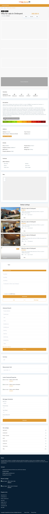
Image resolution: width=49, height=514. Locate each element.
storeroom (5, 443)
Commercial (5, 432)
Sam (24, 217)
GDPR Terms (12, 293)
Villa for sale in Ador (13, 379)
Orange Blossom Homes (6, 475)
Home (2, 7)
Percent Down (5, 405)
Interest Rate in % (6, 414)
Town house (5, 446)
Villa (5, 7)
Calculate (24, 420)
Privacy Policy (33, 512)
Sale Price (4, 401)
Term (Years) (5, 410)
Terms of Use (26, 512)
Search (24, 349)
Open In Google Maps (7, 136)
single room (5, 440)
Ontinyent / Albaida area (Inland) (11, 133)
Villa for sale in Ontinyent (28, 208)
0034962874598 (5, 471)
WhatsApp (36, 300)
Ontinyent (8, 15)
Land (4, 438)
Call (14, 300)
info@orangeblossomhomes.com (8, 473)
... (30, 212)
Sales (3, 11)
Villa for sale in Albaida (14, 389)
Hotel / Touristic (6, 435)
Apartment (5, 430)
